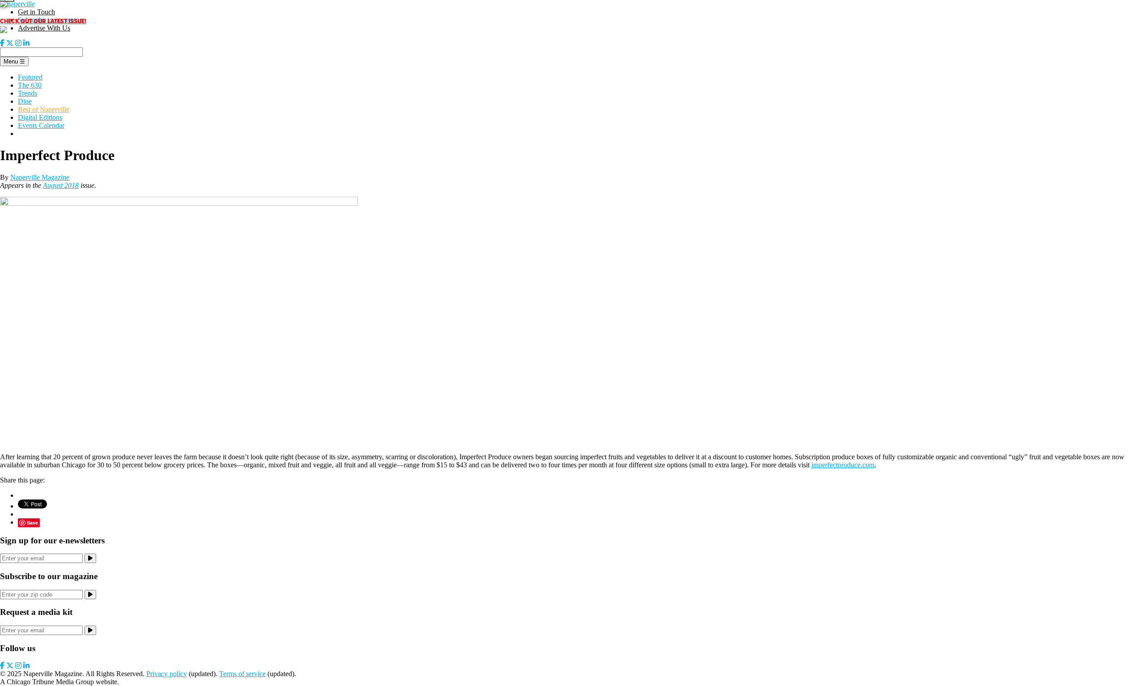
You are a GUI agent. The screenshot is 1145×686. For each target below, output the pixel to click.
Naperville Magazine (39, 177)
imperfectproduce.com (842, 465)
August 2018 (61, 185)
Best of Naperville (43, 109)
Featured (30, 77)
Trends (27, 93)
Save (32, 522)
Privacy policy (166, 674)
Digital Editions (40, 117)
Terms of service (242, 674)
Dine (25, 101)
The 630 (30, 85)
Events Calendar (41, 125)
